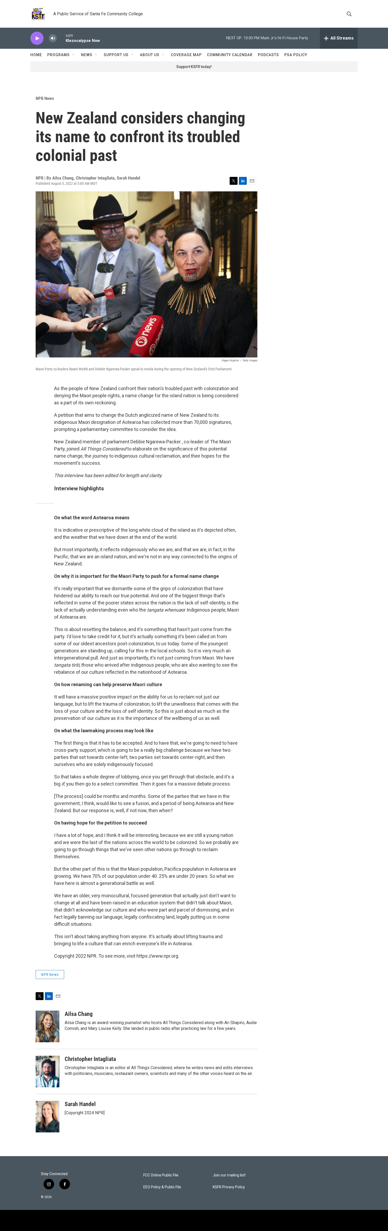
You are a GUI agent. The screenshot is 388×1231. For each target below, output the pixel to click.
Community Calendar (230, 55)
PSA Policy (295, 55)
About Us (149, 55)
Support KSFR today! (194, 67)
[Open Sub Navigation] (74, 55)
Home (36, 55)
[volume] (52, 38)
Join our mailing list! (229, 1175)
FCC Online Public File (160, 1175)
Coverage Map (186, 55)
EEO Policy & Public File (162, 1187)
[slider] (61, 38)
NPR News (45, 98)
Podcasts (268, 55)
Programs (58, 55)
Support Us (116, 55)
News (86, 55)
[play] (37, 38)
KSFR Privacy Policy (229, 1187)
